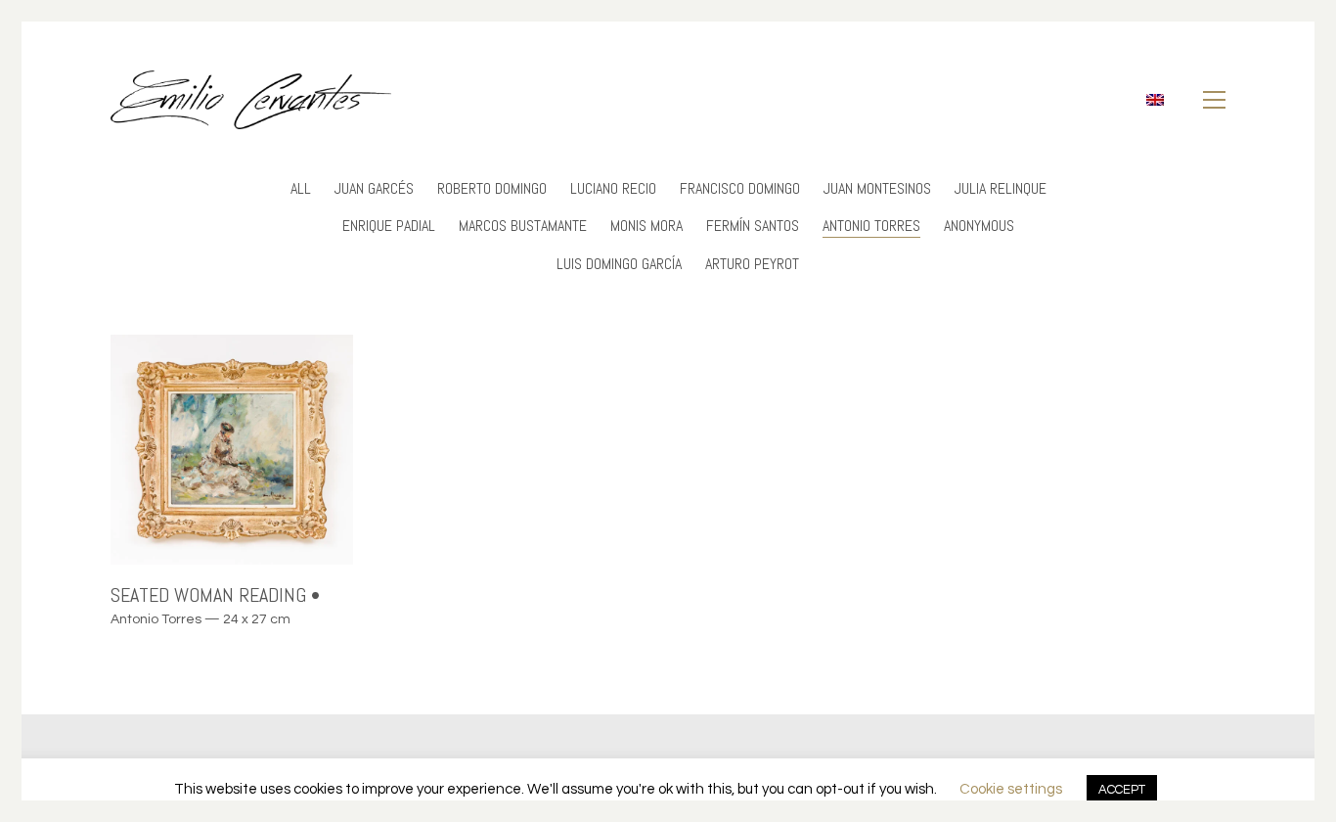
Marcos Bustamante (523, 225)
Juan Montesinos (877, 188)
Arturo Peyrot (752, 263)
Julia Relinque (1001, 188)
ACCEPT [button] (1121, 790)
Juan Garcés (374, 188)
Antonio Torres (871, 225)
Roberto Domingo (492, 188)
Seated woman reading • (215, 595)
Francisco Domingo (740, 188)
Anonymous (979, 225)
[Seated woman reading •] (232, 450)
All (300, 188)
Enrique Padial (388, 225)
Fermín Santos (752, 225)
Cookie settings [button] (1010, 789)
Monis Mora (646, 225)
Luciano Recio (613, 188)
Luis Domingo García (619, 263)
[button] (1214, 100)
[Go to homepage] (251, 99)
